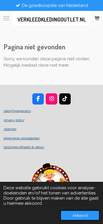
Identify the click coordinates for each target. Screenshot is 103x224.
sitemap (10, 129)
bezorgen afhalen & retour (24, 147)
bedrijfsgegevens (17, 111)
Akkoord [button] (80, 215)
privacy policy (14, 120)
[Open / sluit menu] (6, 18)
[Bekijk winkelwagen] (96, 18)
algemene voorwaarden (22, 138)
